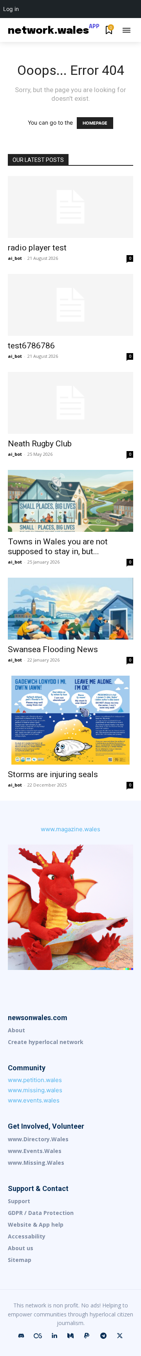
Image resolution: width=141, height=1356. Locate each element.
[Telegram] (103, 1336)
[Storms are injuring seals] (70, 720)
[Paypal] (87, 1336)
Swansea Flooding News (53, 649)
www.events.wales (34, 1100)
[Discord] (21, 1336)
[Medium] (70, 1336)
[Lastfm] (37, 1336)
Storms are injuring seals (53, 774)
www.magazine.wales (70, 829)
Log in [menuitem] (11, 8)
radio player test (37, 247)
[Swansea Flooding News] (70, 609)
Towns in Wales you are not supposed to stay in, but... (58, 546)
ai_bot (15, 258)
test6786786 (31, 345)
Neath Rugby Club (40, 443)
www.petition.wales (35, 1080)
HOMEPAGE (95, 123)
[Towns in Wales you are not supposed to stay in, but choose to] (70, 501)
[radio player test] (70, 207)
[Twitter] (120, 1336)
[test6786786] (70, 305)
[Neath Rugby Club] (70, 403)
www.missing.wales (35, 1090)
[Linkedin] (54, 1336)
